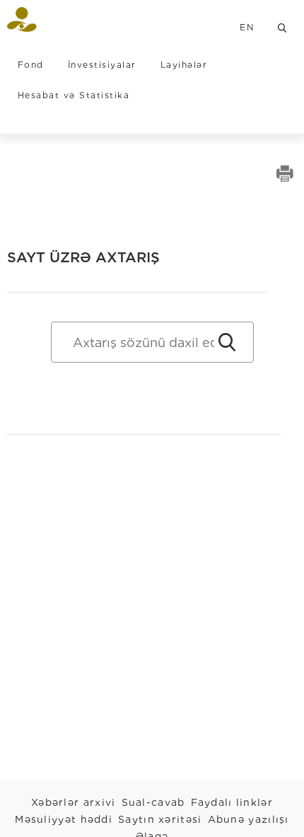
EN (247, 27)
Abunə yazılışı (248, 819)
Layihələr (183, 64)
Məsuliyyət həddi (63, 819)
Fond (31, 64)
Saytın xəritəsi (160, 819)
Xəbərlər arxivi (73, 802)
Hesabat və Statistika (73, 95)
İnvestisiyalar (102, 64)
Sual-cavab (153, 802)
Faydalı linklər (232, 802)
